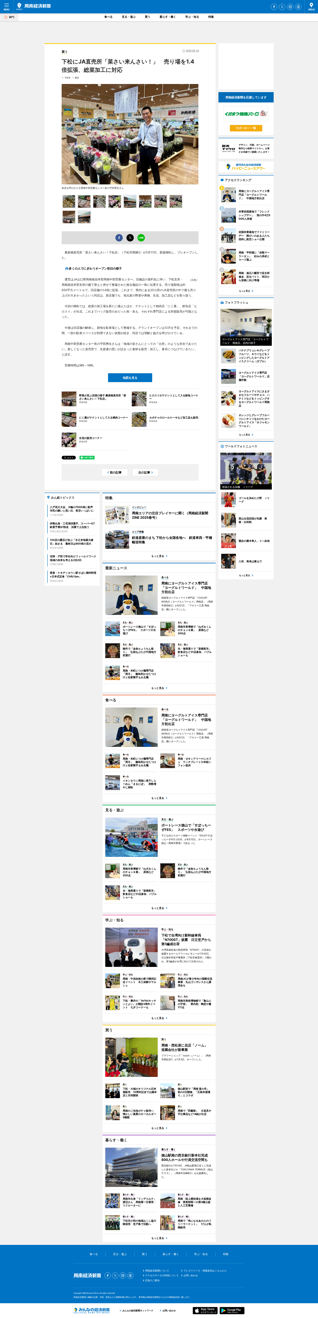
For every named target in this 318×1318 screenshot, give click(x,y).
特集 (211, 16)
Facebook (274, 7)
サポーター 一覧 (246, 128)
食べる (108, 16)
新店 (77, 77)
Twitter (282, 7)
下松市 (67, 77)
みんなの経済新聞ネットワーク (91, 1310)
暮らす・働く (168, 16)
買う (147, 16)
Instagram (290, 7)
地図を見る (130, 378)
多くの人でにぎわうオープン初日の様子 (97, 268)
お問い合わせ (190, 1275)
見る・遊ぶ (129, 16)
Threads (298, 7)
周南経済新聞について (157, 1270)
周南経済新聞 (33, 6)
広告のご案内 (152, 1280)
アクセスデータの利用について (162, 1275)
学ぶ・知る (192, 16)
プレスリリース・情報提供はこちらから (205, 1270)
